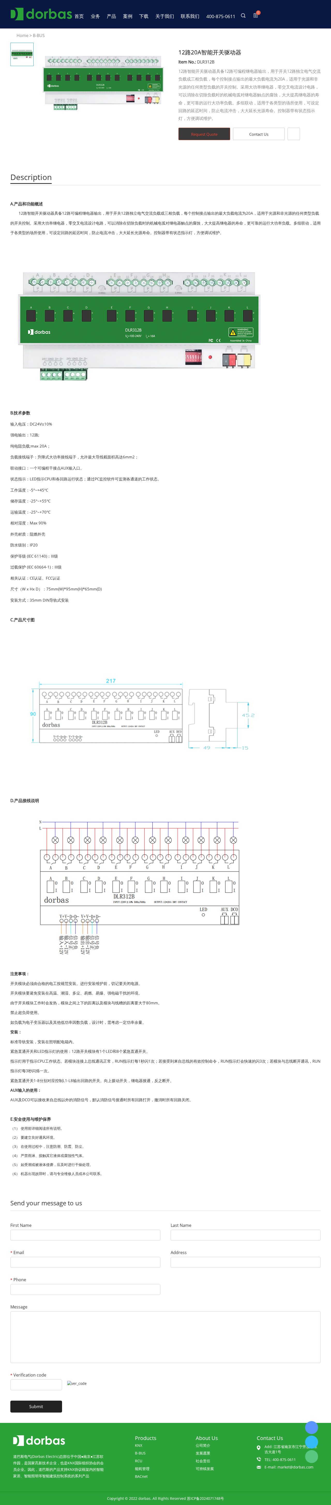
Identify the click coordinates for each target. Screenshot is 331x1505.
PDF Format (294, 134)
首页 (79, 16)
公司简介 (203, 1445)
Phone (18, 1280)
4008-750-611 (311, 1427)
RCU (138, 1460)
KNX (138, 1445)
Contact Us (258, 134)
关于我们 (164, 16)
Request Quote (204, 134)
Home (22, 35)
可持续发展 (205, 1468)
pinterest (268, 154)
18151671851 (311, 1442)
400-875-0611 (220, 16)
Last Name (181, 1225)
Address (179, 1252)
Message (18, 1307)
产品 (111, 16)
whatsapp (254, 154)
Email (17, 1252)
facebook (212, 154)
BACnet (141, 1476)
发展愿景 (203, 1453)
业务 (95, 16)
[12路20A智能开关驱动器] (103, 83)
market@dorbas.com (295, 1467)
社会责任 (203, 1460)
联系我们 (190, 16)
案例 (127, 16)
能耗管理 (142, 1468)
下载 (143, 16)
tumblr (282, 154)
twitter (240, 154)
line (226, 154)
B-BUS (39, 35)
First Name (21, 1225)
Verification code (28, 1375)
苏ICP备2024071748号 (205, 1498)
